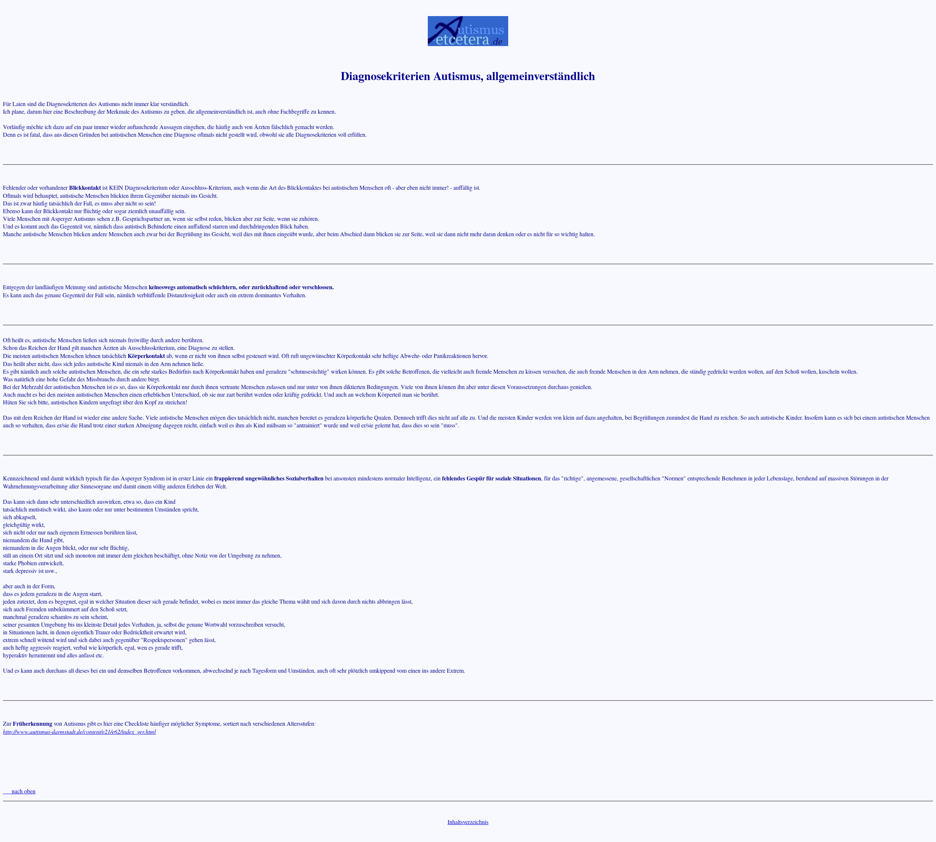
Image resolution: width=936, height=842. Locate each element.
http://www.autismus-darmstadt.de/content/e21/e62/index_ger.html (79, 731)
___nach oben (19, 791)
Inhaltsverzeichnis (468, 822)
